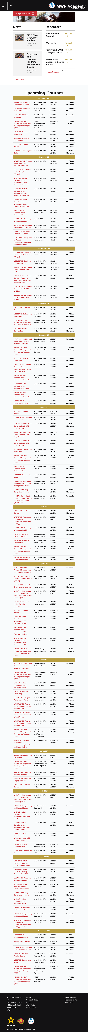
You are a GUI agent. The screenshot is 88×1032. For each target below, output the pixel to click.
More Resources (54, 72)
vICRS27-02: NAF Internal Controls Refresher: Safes (20, 469)
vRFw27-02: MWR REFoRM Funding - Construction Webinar (22, 872)
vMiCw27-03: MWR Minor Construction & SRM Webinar (23, 297)
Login (28, 1002)
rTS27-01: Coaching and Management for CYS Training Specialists (23, 341)
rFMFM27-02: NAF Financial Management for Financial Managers (22, 570)
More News (19, 80)
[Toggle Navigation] (4, 6)
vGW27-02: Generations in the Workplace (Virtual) (22, 604)
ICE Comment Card (14, 1002)
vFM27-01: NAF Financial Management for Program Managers (23, 163)
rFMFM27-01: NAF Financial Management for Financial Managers (22, 322)
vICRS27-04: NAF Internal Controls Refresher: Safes (20, 901)
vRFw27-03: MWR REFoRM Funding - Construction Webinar (22, 886)
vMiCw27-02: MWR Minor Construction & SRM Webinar (23, 289)
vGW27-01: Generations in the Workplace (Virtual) (22, 172)
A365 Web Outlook (14, 1005)
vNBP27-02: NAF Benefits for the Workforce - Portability (22, 386)
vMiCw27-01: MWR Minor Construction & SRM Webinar (23, 269)
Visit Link (68, 33)
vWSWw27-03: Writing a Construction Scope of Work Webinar (22, 723)
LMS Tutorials (31, 1007)
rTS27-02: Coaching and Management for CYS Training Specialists (23, 666)
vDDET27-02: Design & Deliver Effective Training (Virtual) (23, 578)
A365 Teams (11, 1007)
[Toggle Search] (11, 6)
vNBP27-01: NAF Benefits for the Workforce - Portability (22, 378)
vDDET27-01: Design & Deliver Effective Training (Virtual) (23, 255)
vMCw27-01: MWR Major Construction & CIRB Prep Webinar (23, 426)
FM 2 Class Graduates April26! (32, 38)
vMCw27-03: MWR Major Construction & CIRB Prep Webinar (23, 443)
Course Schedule (32, 1000)
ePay (9, 1010)
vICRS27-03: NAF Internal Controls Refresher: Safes (20, 685)
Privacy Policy (70, 997)
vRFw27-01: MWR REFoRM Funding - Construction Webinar (22, 863)
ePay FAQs (30, 1005)
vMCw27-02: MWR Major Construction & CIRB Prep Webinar (23, 434)
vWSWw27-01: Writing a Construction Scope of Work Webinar (22, 706)
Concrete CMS (29, 1029)
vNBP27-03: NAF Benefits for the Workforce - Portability (22, 395)
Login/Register (23, 13)
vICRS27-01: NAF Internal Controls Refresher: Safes (20, 213)
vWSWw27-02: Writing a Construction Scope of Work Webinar (22, 715)
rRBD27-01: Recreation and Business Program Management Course (22, 483)
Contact (29, 997)
